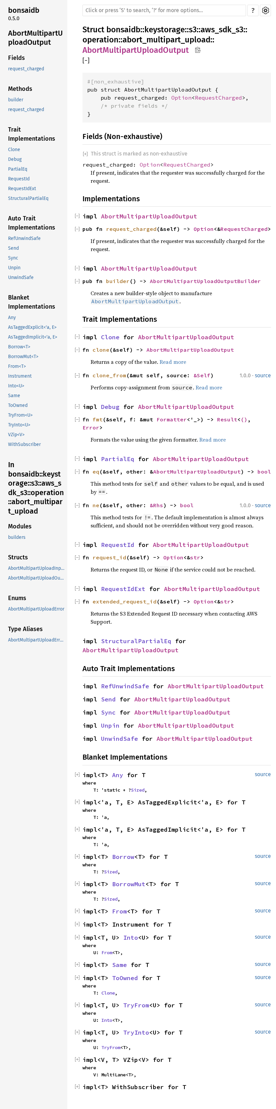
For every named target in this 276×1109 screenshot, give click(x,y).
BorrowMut (128, 884)
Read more (173, 362)
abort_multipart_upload (166, 39)
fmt (98, 419)
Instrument (20, 376)
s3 (193, 29)
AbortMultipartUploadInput (36, 568)
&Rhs (156, 505)
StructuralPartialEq (28, 198)
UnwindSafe (21, 277)
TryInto (136, 1032)
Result (227, 419)
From (119, 911)
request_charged (26, 69)
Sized (137, 790)
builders (17, 537)
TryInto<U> (19, 425)
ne (96, 505)
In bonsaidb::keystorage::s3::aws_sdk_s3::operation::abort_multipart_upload (36, 488)
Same (14, 395)
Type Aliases (25, 629)
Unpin (14, 268)
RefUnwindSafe (24, 238)
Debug (15, 159)
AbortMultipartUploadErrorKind (37, 640)
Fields (16, 58)
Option (181, 97)
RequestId (19, 179)
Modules (20, 526)
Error (90, 427)
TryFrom (136, 1005)
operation (100, 39)
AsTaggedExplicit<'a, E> (32, 327)
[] (86, 60)
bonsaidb (23, 10)
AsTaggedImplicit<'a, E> (32, 337)
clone (101, 349)
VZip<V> (16, 435)
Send (13, 248)
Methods (20, 89)
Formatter (172, 419)
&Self (202, 375)
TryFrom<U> (20, 415)
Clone (14, 149)
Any (12, 317)
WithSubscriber (24, 444)
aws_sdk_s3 (222, 29)
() (244, 419)
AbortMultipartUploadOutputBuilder (205, 281)
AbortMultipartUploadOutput (35, 38)
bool (264, 471)
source (263, 375)
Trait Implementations (31, 134)
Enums (17, 598)
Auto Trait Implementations (31, 223)
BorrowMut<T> (23, 356)
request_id (109, 557)
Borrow (123, 857)
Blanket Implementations (31, 302)
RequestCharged (218, 97)
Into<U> (16, 386)
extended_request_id (125, 601)
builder (15, 100)
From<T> (17, 366)
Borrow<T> (19, 347)
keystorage (164, 29)
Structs (18, 557)
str (195, 557)
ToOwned (18, 405)
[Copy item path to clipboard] (197, 50)
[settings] (265, 10)
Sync (13, 258)
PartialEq (17, 169)
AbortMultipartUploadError (36, 609)
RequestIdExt (22, 189)
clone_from (109, 375)
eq (96, 471)
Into (130, 937)
